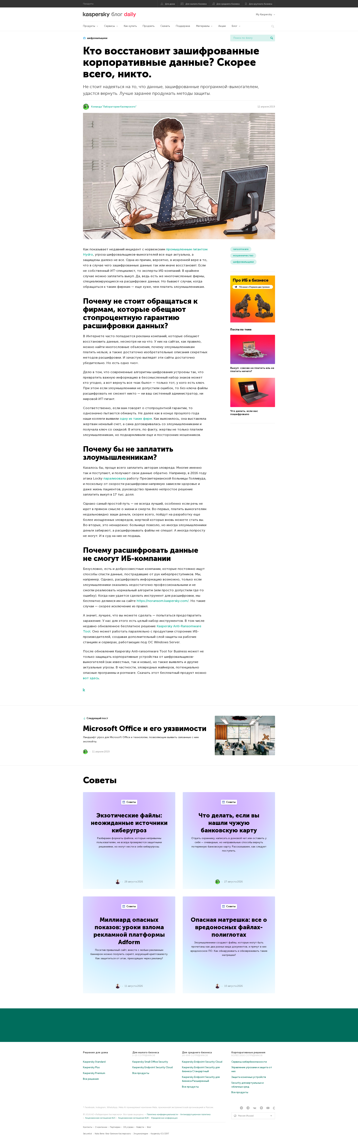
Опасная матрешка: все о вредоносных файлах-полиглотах (229, 927)
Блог (234, 26)
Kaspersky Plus (91, 1067)
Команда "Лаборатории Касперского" (113, 106)
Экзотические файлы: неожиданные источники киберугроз (129, 823)
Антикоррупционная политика (195, 1114)
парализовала (114, 478)
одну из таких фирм (136, 419)
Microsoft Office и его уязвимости (144, 728)
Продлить (148, 26)
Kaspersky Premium (94, 1073)
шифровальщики (97, 38)
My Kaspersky (264, 14)
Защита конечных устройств (248, 1077)
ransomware (241, 249)
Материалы (203, 26)
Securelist (87, 1133)
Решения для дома (95, 1052)
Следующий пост (97, 718)
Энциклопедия (141, 1133)
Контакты (87, 1127)
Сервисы (109, 26)
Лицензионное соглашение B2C (100, 1118)
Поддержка (183, 26)
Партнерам (115, 1127)
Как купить (130, 26)
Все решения (91, 1079)
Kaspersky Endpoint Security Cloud (152, 1067)
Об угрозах (128, 1127)
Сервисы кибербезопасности (249, 1061)
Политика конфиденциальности (162, 1114)
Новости (140, 1127)
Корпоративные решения (248, 1052)
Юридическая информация (164, 1118)
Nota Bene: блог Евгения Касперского (113, 1133)
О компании (101, 1127)
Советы (131, 802)
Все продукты (140, 1073)
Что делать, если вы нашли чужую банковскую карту (229, 823)
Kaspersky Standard (94, 1061)
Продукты (89, 26)
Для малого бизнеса (196, 4)
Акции (222, 26)
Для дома (170, 4)
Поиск (271, 38)
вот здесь (91, 678)
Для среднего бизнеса (228, 4)
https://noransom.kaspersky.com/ (163, 601)
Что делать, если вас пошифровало (244, 412)
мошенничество (243, 255)
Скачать (165, 26)
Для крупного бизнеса (260, 4)
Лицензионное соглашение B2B (133, 1118)
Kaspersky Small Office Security (150, 1061)
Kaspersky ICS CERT (160, 1133)
